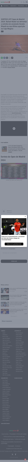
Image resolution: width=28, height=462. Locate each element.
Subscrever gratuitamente (14, 244)
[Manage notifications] (25, 459)
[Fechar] (25, 216)
